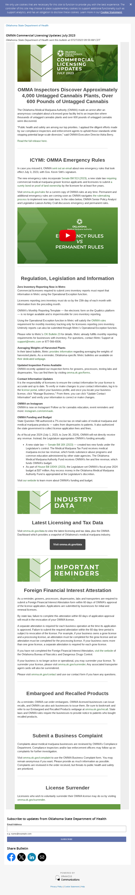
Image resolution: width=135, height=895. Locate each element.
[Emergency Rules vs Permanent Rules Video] (67, 262)
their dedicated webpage (31, 358)
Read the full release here (32, 140)
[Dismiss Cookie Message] (130, 3)
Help (83, 887)
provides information (61, 351)
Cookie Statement (111, 12)
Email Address (14, 824)
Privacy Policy (56, 887)
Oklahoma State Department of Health (27, 25)
